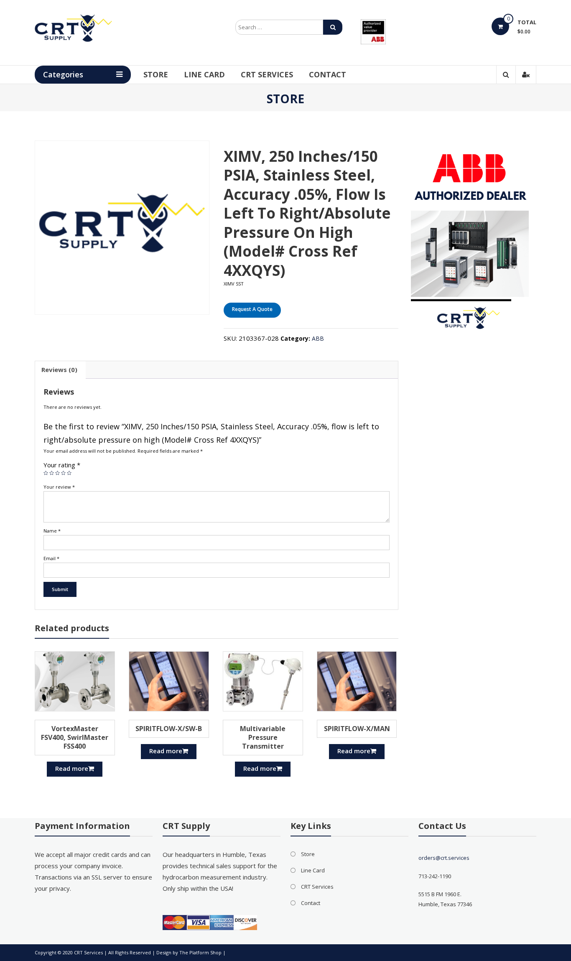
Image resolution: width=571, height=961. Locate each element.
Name (52, 531)
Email (51, 558)
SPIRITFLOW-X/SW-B (168, 728)
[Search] (332, 27)
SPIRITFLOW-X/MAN (357, 728)
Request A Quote (252, 309)
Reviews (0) (59, 369)
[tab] (59, 370)
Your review (59, 487)
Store (155, 74)
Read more (71, 768)
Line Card (204, 74)
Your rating (61, 465)
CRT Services (267, 74)
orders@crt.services (443, 858)
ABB (318, 338)
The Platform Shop (200, 952)
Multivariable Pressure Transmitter (263, 737)
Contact (327, 74)
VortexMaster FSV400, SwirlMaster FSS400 (74, 737)
